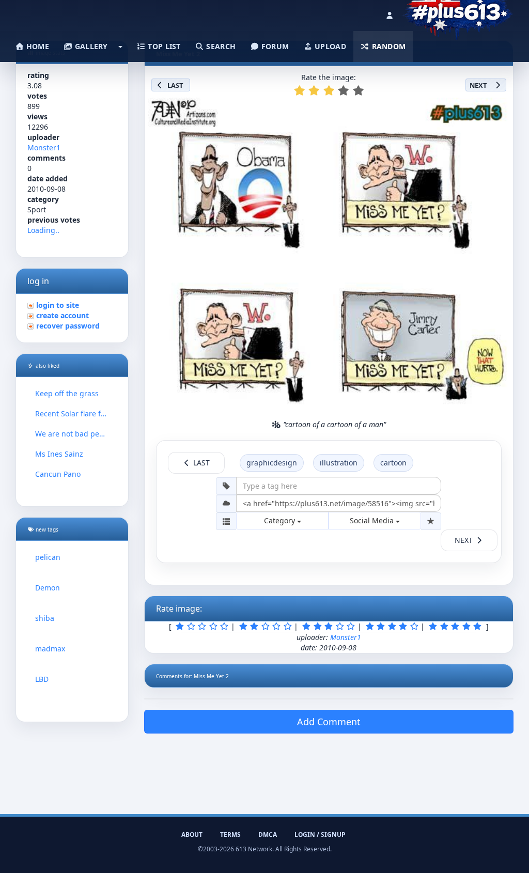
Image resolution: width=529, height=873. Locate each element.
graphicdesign (271, 462)
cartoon (393, 462)
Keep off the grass (67, 393)
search (220, 46)
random (387, 46)
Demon (47, 588)
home (36, 46)
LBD (42, 679)
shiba (44, 618)
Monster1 (43, 147)
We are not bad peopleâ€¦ (72, 434)
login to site (57, 305)
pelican (47, 557)
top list (163, 46)
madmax (50, 648)
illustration (338, 462)
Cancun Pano (58, 474)
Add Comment (329, 721)
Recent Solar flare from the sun (72, 413)
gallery (89, 46)
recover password (68, 326)
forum (274, 46)
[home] (457, 13)
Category (280, 520)
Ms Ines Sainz (59, 454)
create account (62, 315)
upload (329, 46)
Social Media (373, 520)
